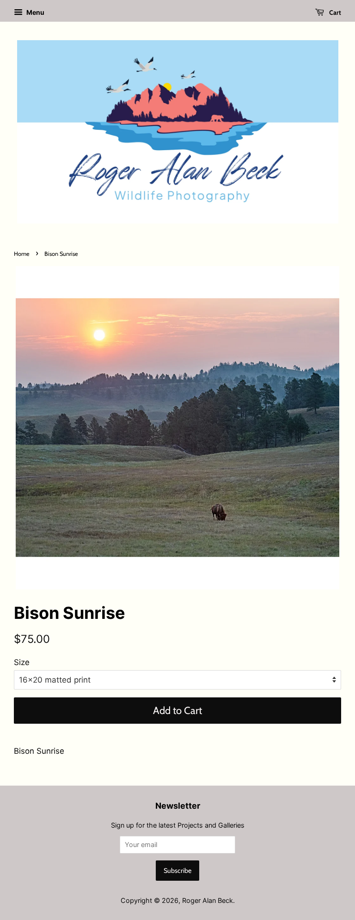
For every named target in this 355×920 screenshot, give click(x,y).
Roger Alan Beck (207, 900)
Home (22, 253)
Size (22, 662)
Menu (34, 12)
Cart (334, 12)
